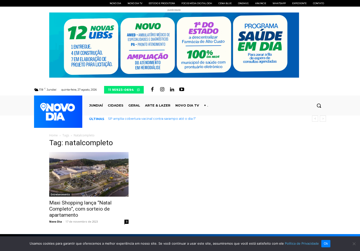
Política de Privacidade (302, 243)
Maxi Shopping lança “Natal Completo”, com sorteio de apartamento (80, 209)
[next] (323, 119)
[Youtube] (181, 89)
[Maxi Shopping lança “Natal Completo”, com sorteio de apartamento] (89, 174)
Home (53, 135)
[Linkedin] (172, 89)
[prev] (315, 119)
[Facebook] (152, 89)
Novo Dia (55, 221)
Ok (326, 243)
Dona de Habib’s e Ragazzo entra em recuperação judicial (158, 118)
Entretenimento (60, 194)
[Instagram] (162, 89)
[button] (319, 105)
